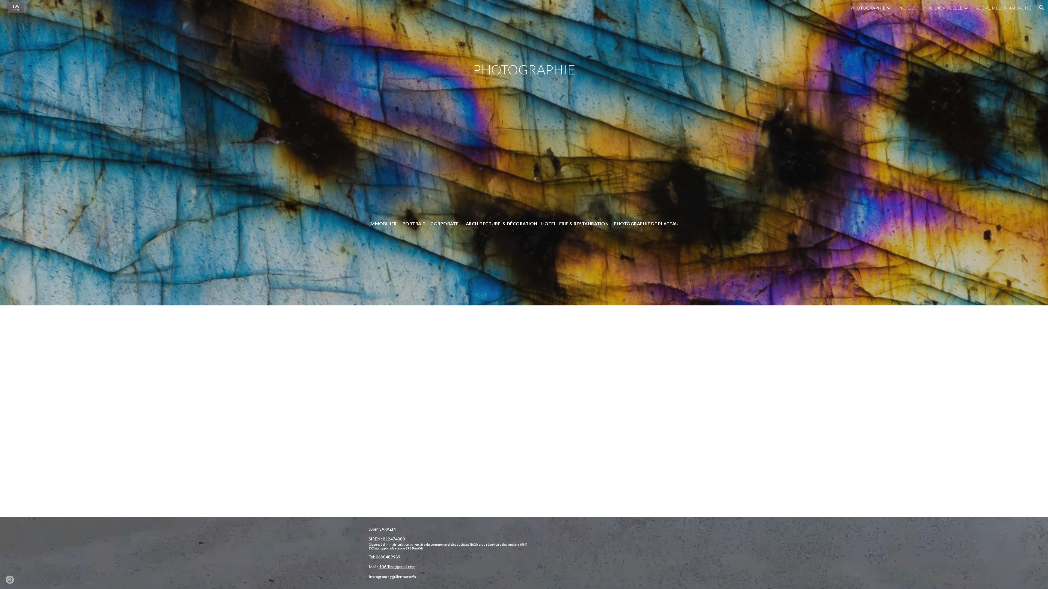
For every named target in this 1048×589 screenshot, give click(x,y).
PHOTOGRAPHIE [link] (867, 7)
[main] (524, 160)
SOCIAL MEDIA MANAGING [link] (1003, 7)
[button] (1041, 7)
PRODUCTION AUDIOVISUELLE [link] (930, 7)
